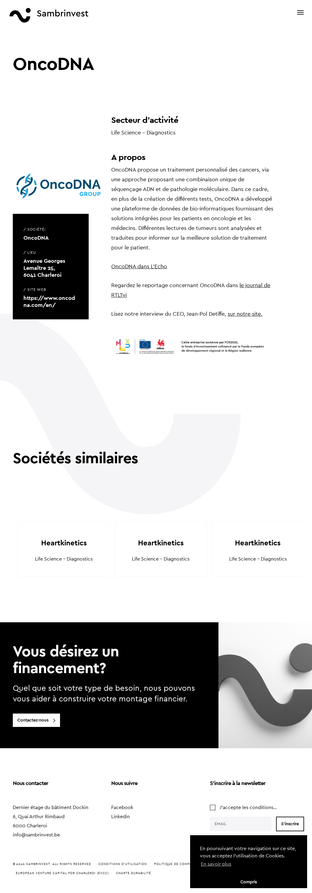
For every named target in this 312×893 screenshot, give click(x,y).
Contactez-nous (32, 720)
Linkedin (120, 816)
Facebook (122, 807)
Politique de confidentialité (182, 864)
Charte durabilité (133, 873)
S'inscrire (290, 824)
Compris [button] (248, 882)
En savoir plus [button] (216, 864)
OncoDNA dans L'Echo (139, 266)
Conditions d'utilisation (122, 864)
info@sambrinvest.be (36, 834)
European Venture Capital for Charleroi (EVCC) (62, 873)
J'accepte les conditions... (248, 807)
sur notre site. (245, 314)
